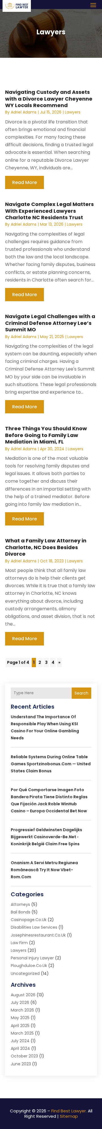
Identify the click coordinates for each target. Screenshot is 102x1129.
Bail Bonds (20, 912)
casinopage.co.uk (28, 919)
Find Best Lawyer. (69, 1111)
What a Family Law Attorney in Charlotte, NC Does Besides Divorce (45, 547)
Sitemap (69, 1116)
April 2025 (20, 1025)
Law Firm (19, 943)
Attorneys (20, 904)
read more (24, 182)
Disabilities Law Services (34, 927)
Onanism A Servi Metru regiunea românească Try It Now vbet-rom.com (44, 870)
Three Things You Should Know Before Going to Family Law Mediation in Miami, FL (46, 435)
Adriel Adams (24, 112)
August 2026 (23, 995)
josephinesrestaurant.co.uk (38, 935)
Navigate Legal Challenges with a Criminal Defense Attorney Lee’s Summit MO (50, 323)
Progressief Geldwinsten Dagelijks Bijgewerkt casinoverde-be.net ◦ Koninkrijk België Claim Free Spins (46, 837)
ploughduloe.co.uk (29, 965)
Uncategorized (25, 973)
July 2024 (20, 1041)
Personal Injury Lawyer (32, 958)
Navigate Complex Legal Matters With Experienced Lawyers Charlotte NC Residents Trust (49, 211)
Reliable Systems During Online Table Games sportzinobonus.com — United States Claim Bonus (51, 764)
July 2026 (20, 1002)
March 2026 (22, 1010)
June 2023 (21, 1064)
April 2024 (20, 1048)
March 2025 (22, 1033)
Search (81, 693)
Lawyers (72, 112)
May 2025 (20, 1018)
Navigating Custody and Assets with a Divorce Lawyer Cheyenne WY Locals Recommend (48, 98)
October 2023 (24, 1056)
